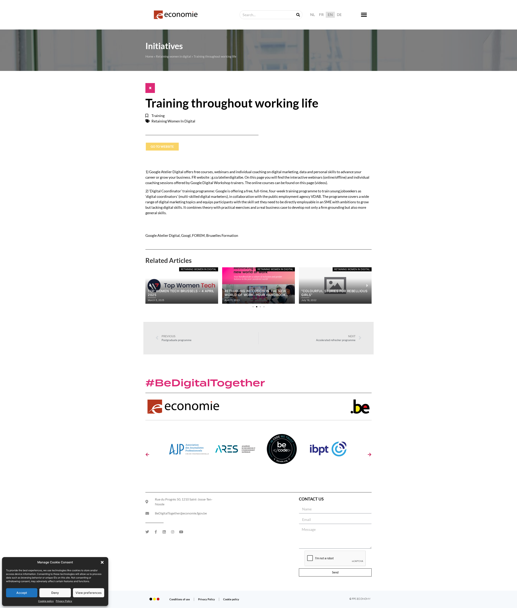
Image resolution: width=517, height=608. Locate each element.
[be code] (282, 450)
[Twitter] (147, 532)
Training (158, 115)
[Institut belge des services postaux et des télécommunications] (328, 450)
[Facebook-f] (156, 532)
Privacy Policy (64, 601)
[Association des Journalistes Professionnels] (189, 450)
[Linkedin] (164, 532)
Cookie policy (46, 601)
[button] (102, 562)
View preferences (89, 593)
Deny (55, 593)
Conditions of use (179, 599)
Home (149, 56)
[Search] (298, 15)
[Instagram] (172, 532)
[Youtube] (181, 532)
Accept (21, 593)
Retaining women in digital (173, 56)
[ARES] (235, 450)
